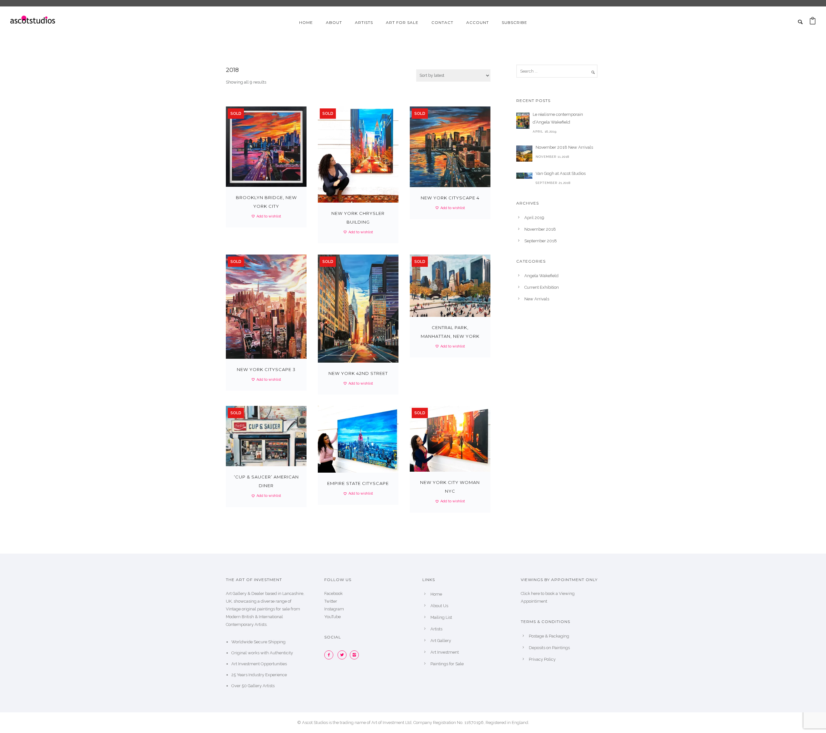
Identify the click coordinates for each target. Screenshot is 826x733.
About (334, 22)
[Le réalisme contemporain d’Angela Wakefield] (522, 121)
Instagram (334, 609)
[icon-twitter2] (343, 654)
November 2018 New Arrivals (564, 147)
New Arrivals (536, 298)
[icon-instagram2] (356, 654)
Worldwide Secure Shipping (258, 641)
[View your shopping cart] (812, 22)
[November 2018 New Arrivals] (524, 154)
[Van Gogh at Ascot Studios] (524, 175)
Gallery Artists (261, 685)
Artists (364, 22)
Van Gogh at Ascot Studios (561, 173)
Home (306, 22)
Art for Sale (402, 22)
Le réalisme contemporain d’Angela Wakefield (558, 118)
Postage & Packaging (549, 636)
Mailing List (441, 617)
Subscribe (514, 22)
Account (477, 22)
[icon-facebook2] (330, 654)
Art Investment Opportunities (259, 663)
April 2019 (534, 217)
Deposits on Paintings (549, 647)
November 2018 (540, 229)
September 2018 (540, 240)
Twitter (330, 601)
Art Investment (444, 652)
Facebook (333, 593)
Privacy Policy (542, 659)
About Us (439, 605)
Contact (442, 22)
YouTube (332, 616)
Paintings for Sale (447, 663)
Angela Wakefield (541, 275)
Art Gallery (440, 640)
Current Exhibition (541, 287)
